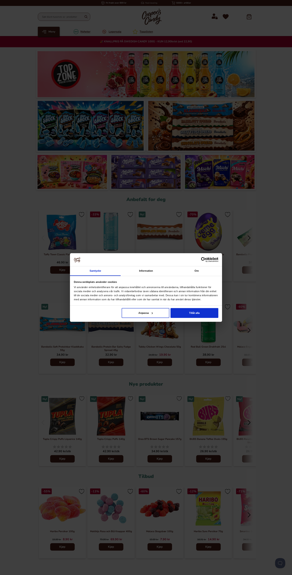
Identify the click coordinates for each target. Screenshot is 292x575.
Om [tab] (196, 270)
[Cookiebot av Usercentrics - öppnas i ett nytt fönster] (203, 259)
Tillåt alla (194, 312)
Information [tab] (146, 270)
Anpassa (143, 312)
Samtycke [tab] (95, 270)
